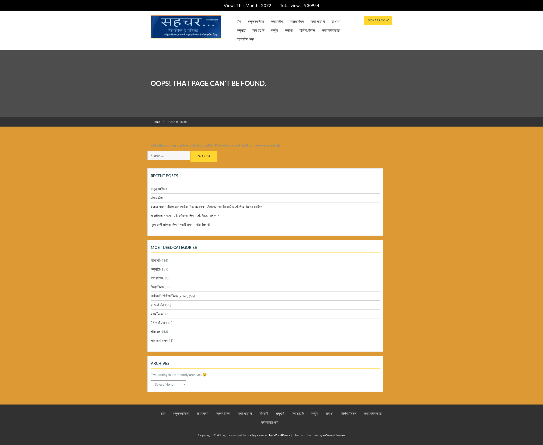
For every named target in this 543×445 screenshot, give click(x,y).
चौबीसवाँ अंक (159, 340)
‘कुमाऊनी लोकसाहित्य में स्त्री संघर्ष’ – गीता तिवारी (180, 224)
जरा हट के (258, 30)
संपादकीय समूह (331, 30)
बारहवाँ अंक (158, 305)
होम (239, 21)
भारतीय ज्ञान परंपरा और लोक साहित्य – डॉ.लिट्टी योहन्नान (185, 215)
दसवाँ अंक (157, 314)
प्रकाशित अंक (245, 39)
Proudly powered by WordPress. (267, 435)
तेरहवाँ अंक (157, 287)
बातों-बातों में (318, 21)
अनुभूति (241, 30)
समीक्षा (289, 30)
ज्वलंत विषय (297, 21)
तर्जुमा (274, 30)
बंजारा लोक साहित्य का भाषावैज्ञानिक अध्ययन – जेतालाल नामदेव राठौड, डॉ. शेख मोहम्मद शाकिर (206, 207)
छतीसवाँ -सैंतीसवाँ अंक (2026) (169, 296)
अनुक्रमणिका (256, 21)
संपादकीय (277, 21)
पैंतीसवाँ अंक (158, 323)
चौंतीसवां (156, 331)
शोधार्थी (336, 21)
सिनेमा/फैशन (307, 30)
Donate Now (378, 20)
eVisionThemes (334, 435)
